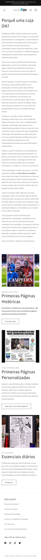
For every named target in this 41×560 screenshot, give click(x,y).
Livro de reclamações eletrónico (15, 529)
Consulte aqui (10, 321)
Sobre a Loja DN (10, 499)
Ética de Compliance (11, 504)
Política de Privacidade (12, 514)
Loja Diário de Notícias (15, 556)
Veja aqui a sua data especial (16, 406)
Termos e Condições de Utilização (16, 519)
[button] (4, 10)
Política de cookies (11, 509)
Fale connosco (9, 524)
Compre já (9, 482)
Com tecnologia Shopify (29, 556)
